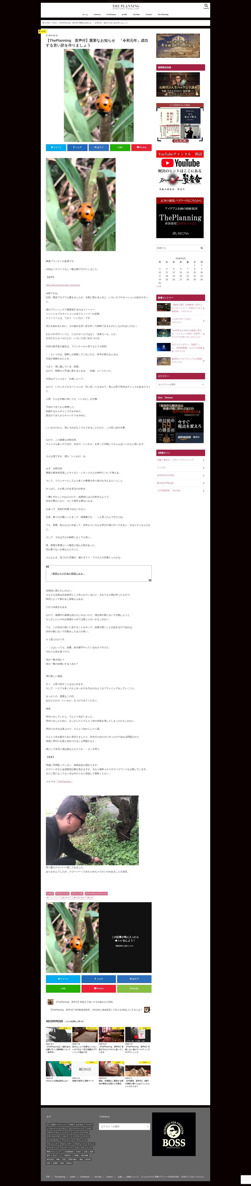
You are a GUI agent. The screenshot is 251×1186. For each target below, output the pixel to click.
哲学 (48, 1155)
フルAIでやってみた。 (182, 320)
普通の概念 (80, 898)
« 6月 (158, 286)
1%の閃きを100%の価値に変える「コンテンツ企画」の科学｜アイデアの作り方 (187, 333)
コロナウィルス (53, 1132)
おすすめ (79, 1125)
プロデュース (79, 1144)
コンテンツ (65, 1132)
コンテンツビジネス (80, 1132)
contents (97, 15)
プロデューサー (66, 1144)
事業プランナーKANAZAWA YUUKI (171, 1177)
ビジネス (85, 1136)
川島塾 (76, 1155)
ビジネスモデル (53, 1140)
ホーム (85, 15)
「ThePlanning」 (64, 781)
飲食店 (69, 1163)
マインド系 (78, 893)
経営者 (88, 1159)
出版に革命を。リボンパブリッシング (175, 460)
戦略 (58, 1159)
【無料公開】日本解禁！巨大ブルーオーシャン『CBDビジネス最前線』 (187, 308)
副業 (91, 1152)
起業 (91, 898)
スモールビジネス (54, 1136)
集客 (62, 1163)
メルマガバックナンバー (97, 893)
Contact (149, 15)
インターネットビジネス (56, 1128)
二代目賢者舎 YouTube (168, 490)
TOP (48, 1177)
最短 (81, 1159)
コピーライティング (76, 1128)
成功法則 (50, 1159)
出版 (85, 1152)
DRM (71, 1125)
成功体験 (84, 1155)
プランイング (81, 1140)
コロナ (89, 1128)
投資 (64, 1159)
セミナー (66, 1136)
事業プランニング (54, 1152)
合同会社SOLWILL (166, 475)
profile (124, 15)
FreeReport (111, 15)
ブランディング (67, 1140)
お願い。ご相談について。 (129, 1177)
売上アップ (57, 1155)
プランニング (63, 893)
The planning (60, 1177)
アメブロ (161, 467)
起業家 (55, 1163)
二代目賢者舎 (68, 1152)
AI (47, 1125)
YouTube (136, 15)
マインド (90, 1144)
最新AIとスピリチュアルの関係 (187, 360)
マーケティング (53, 1148)
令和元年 (67, 898)
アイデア (88, 1125)
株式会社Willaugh (165, 483)
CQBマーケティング (59, 1125)
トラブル (76, 1136)
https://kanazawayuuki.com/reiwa (63, 285)
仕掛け (78, 1152)
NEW (51, 893)
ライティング (66, 1148)
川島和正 (67, 1155)
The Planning (163, 15)
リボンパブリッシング (83, 1148)
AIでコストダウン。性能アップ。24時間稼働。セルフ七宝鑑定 (187, 347)
